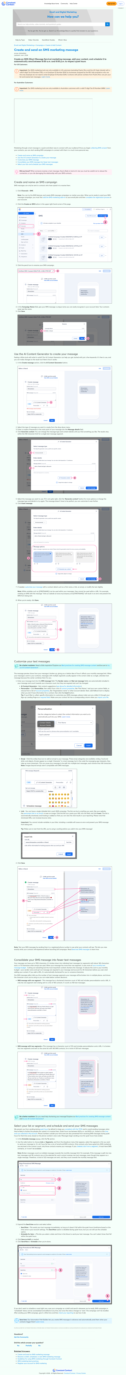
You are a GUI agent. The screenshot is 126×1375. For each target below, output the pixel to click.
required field (45, 697)
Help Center (73, 3)
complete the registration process (98, 197)
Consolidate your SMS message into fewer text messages (38, 162)
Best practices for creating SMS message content (79, 665)
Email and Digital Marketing (24, 45)
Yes (18, 1346)
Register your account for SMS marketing (32, 1363)
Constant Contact (69, 1373)
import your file (103, 697)
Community (64, 3)
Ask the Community (21, 1337)
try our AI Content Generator (33, 1119)
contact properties (67, 688)
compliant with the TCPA (73, 1129)
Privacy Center (81, 1373)
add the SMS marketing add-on (54, 197)
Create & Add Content (53, 45)
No (39, 1346)
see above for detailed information (69, 686)
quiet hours (44, 1129)
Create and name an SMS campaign (30, 155)
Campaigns (40, 45)
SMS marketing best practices (28, 1361)
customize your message (33, 587)
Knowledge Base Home (51, 3)
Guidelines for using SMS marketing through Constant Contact (40, 1359)
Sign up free (111, 3)
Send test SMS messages (81, 949)
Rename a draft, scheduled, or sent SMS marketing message (39, 1357)
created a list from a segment (87, 1146)
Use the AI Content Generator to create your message (37, 158)
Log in (120, 3)
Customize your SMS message (28, 160)
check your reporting (66, 1313)
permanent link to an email (33, 813)
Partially (29, 1346)
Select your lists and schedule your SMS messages (35, 164)
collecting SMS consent (99, 148)
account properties (42, 691)
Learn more (45, 77)
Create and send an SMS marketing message (34, 1354)
